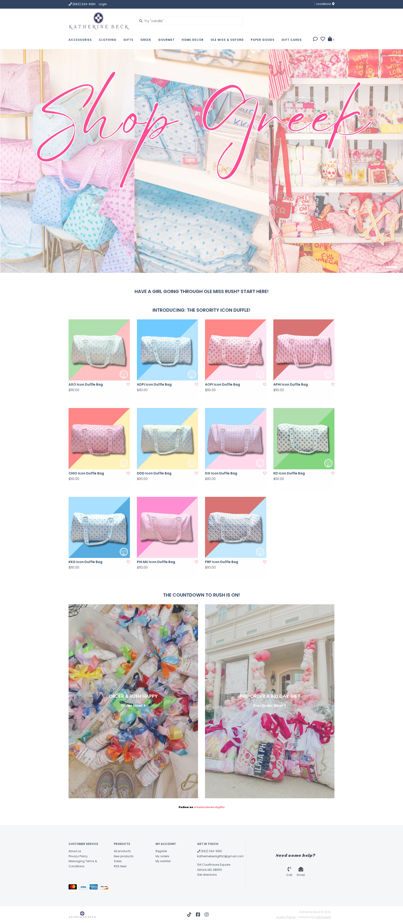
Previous (15, 162)
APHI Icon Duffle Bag (290, 384)
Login (103, 4)
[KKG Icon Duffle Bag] (99, 527)
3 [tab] (392, 267)
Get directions (207, 875)
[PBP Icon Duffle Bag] (235, 527)
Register (161, 851)
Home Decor (193, 40)
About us (75, 851)
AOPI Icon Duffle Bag (222, 384)
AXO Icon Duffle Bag (86, 384)
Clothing (107, 40)
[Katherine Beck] (99, 21)
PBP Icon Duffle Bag (221, 562)
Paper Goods (262, 40)
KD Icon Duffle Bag (289, 473)
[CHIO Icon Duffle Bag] (99, 438)
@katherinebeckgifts (209, 807)
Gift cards (291, 40)
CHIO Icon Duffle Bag (86, 473)
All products (122, 851)
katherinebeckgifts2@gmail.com (220, 856)
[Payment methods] (74, 888)
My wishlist (163, 861)
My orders (162, 856)
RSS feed (120, 866)
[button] (315, 39)
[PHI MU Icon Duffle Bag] (167, 527)
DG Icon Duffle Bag (221, 473)
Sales (118, 861)
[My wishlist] (322, 39)
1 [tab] (366, 267)
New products (123, 856)
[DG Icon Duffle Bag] (235, 438)
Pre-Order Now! (268, 705)
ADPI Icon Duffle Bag (154, 384)
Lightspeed (323, 917)
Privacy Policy (78, 856)
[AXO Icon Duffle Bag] (99, 350)
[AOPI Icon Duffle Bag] (235, 350)
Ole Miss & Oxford (227, 40)
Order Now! (131, 705)
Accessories (80, 40)
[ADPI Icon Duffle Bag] (167, 350)
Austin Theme (285, 917)
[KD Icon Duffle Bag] (304, 438)
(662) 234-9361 (211, 851)
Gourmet (166, 40)
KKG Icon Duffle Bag (85, 562)
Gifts (128, 40)
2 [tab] (379, 267)
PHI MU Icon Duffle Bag (156, 562)
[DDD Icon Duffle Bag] (167, 438)
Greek (145, 40)
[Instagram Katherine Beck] (207, 914)
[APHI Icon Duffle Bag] (304, 350)
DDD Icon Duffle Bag (154, 473)
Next (388, 162)
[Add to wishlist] (128, 384)
